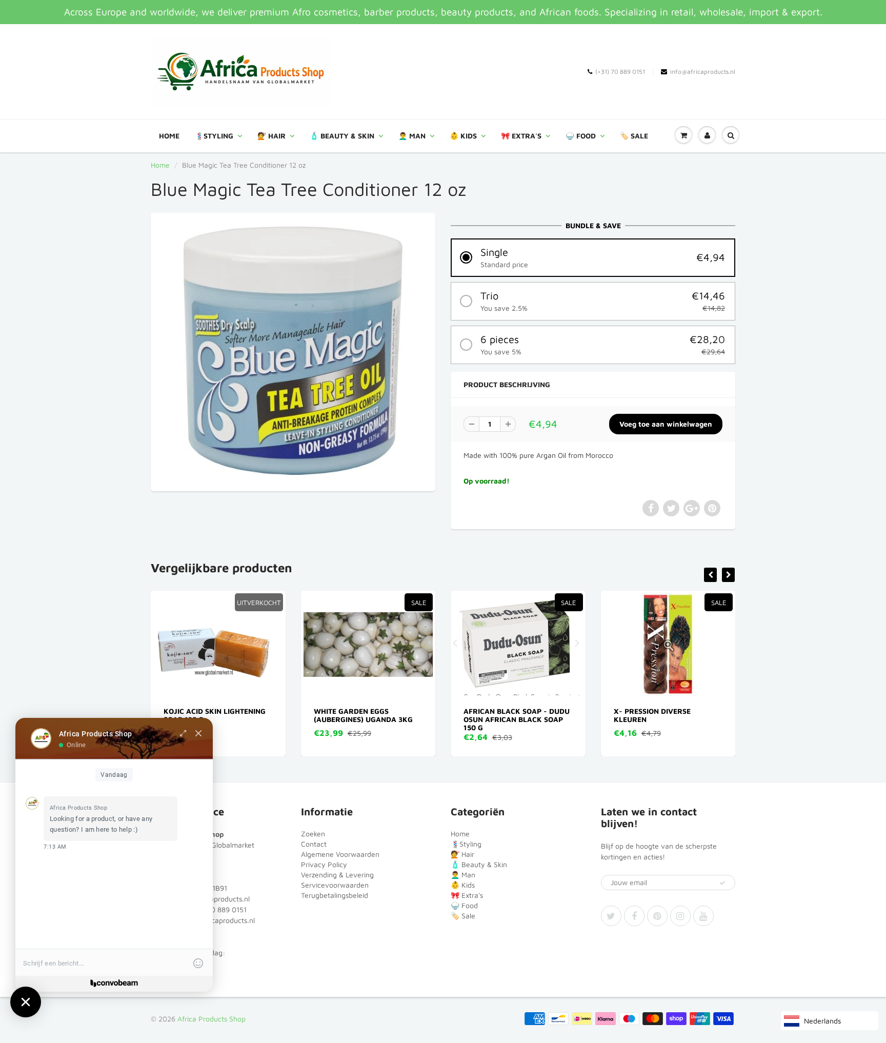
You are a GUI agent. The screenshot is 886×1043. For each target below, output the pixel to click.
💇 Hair (271, 135)
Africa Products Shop (211, 1018)
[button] (593, 258)
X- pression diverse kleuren (523, 715)
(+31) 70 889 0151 (620, 71)
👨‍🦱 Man (412, 135)
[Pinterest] (657, 916)
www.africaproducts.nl (218, 920)
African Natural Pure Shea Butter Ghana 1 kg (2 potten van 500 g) (689, 719)
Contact (314, 843)
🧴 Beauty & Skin (342, 135)
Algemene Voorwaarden (340, 854)
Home (169, 135)
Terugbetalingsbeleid (334, 895)
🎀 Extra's (521, 135)
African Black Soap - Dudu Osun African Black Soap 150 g (388, 719)
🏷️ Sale (634, 135)
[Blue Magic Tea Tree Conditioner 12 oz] (293, 350)
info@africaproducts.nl (702, 71)
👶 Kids (463, 135)
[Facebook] (634, 916)
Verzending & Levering (337, 874)
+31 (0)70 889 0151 (215, 909)
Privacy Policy (324, 864)
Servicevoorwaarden (335, 884)
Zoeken (313, 833)
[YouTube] (703, 916)
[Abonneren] (722, 883)
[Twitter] (611, 916)
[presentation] (710, 575)
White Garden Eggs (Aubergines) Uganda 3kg (234, 715)
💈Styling (214, 135)
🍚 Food (581, 135)
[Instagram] (680, 916)
